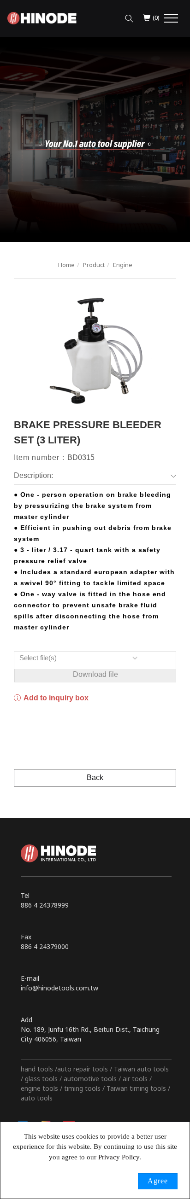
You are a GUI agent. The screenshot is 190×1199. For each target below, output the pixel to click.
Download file (95, 674)
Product (94, 265)
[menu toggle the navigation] (171, 18)
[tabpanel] (95, 139)
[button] (129, 16)
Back (95, 777)
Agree (158, 1181)
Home (66, 265)
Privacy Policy (118, 1157)
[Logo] (42, 17)
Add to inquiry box (55, 698)
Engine (122, 265)
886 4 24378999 (45, 905)
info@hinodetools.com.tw (59, 988)
